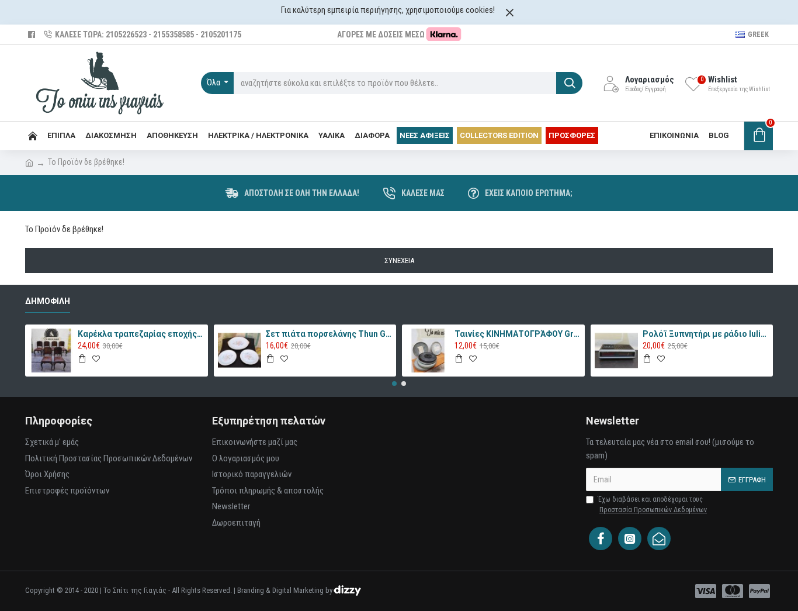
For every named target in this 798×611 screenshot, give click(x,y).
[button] (394, 383)
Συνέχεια (399, 260)
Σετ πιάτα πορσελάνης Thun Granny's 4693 (329, 334)
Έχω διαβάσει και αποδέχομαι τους (652, 504)
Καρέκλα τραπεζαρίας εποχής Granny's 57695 (141, 334)
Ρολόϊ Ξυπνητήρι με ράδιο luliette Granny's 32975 (706, 334)
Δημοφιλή (47, 301)
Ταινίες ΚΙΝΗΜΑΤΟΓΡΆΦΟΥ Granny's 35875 (517, 334)
